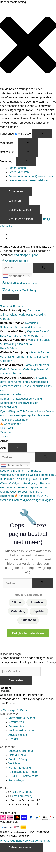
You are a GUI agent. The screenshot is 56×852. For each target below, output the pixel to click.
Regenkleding (8, 402)
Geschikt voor (9, 407)
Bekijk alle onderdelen (28, 633)
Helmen (5, 398)
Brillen (22, 402)
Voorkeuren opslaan (21, 219)
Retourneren (16, 722)
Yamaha (31, 411)
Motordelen (36, 602)
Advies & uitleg (17, 734)
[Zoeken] (43, 268)
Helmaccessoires (21, 398)
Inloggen (47, 500)
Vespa (50, 411)
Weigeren (15, 200)
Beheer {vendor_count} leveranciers (30, 176)
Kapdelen (33, 331)
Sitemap (45, 840)
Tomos (11, 415)
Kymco (4, 411)
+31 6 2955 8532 (22, 791)
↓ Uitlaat (33, 474)
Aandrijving (7, 356)
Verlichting (34, 339)
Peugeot (21, 415)
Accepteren (16, 191)
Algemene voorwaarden (24, 840)
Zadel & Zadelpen (11, 369)
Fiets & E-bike (9, 348)
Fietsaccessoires (10, 386)
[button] (28, 45)
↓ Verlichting (22, 479)
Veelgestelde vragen (21, 730)
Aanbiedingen (17, 780)
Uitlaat (14, 314)
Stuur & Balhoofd (37, 356)
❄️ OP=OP (7, 428)
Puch (3, 415)
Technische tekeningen (14, 419)
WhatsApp (9, 710)
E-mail (23, 710)
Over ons (5, 432)
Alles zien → (8, 318)
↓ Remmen (44, 483)
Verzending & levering (22, 717)
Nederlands (16, 276)
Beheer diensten (18, 172)
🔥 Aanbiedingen (10, 423)
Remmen (20, 356)
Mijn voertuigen (32, 500)
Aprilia (31, 415)
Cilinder (4, 314)
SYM (22, 411)
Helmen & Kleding (11, 394)
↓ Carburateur (33, 470)
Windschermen (18, 335)
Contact (5, 436)
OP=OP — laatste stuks (23, 776)
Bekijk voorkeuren (20, 209)
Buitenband (7, 327)
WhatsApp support (26, 255)
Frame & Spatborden (37, 365)
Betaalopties (16, 726)
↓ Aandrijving (29, 483)
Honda (41, 411)
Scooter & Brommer (12, 306)
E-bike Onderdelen (33, 386)
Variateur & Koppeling (32, 314)
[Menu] (10, 297)
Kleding (37, 398)
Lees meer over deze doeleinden (28, 180)
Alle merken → (45, 415)
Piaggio (14, 411)
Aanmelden (16, 680)
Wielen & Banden (39, 352)
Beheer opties (17, 167)
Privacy (51, 662)
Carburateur (34, 310)
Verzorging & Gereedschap (31, 381)
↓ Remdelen (46, 474)
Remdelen (31, 323)
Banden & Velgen (19, 759)
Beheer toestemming (22, 847)
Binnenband (22, 327)
